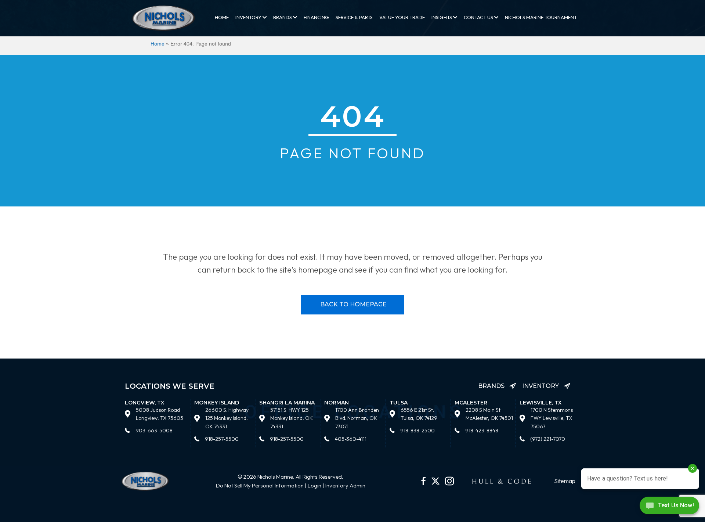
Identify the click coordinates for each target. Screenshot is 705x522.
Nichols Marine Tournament (541, 17)
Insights (442, 17)
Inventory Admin (345, 485)
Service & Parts (354, 17)
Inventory (249, 17)
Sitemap (564, 481)
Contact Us (479, 17)
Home (222, 17)
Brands (283, 17)
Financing (316, 17)
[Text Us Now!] (669, 507)
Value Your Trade (402, 17)
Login (314, 485)
